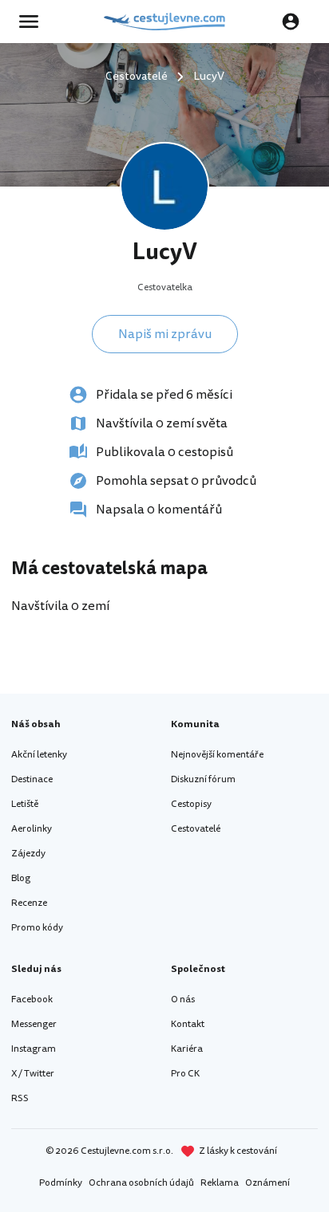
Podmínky (60, 1183)
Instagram (33, 1049)
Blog (20, 878)
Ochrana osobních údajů (141, 1183)
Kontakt (187, 1024)
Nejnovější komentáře (217, 754)
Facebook (32, 999)
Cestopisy (191, 804)
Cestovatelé (195, 829)
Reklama (219, 1183)
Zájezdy (28, 853)
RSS (20, 1098)
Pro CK (185, 1073)
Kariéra (187, 1049)
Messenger (34, 1024)
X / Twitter (32, 1073)
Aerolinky (31, 829)
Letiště (24, 804)
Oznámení (267, 1183)
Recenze (29, 903)
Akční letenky (39, 754)
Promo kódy (37, 928)
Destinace (32, 779)
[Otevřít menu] (33, 21)
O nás (183, 999)
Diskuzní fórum (203, 779)
